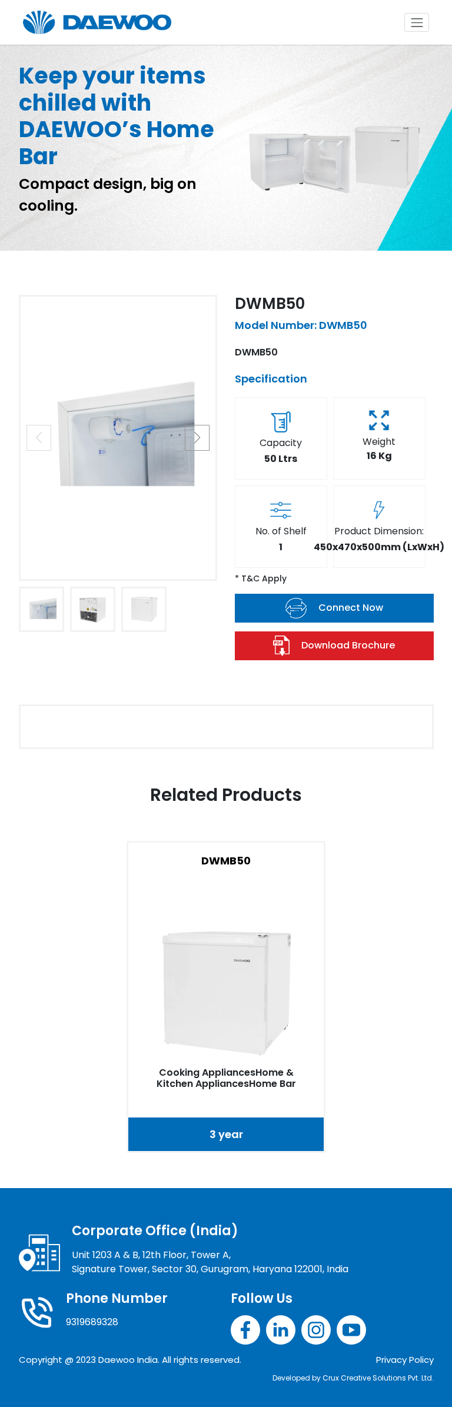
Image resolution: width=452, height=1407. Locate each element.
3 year (226, 1134)
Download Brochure (348, 645)
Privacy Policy (405, 1359)
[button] (197, 438)
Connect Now (350, 607)
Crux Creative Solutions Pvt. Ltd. (378, 1378)
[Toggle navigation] (416, 22)
